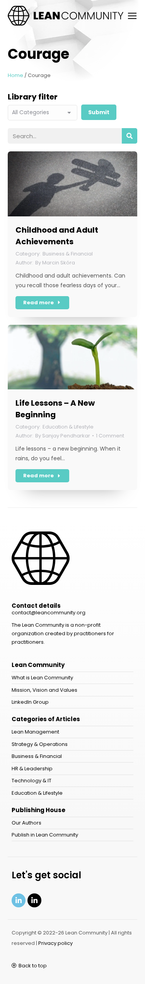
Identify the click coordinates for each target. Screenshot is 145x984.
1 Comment (110, 435)
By (55, 262)
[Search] (129, 136)
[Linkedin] (19, 900)
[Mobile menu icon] (132, 16)
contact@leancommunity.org (48, 612)
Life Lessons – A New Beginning (55, 409)
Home (15, 75)
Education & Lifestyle (68, 426)
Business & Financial (68, 253)
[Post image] (72, 183)
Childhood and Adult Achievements (56, 236)
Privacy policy (55, 943)
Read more (38, 302)
